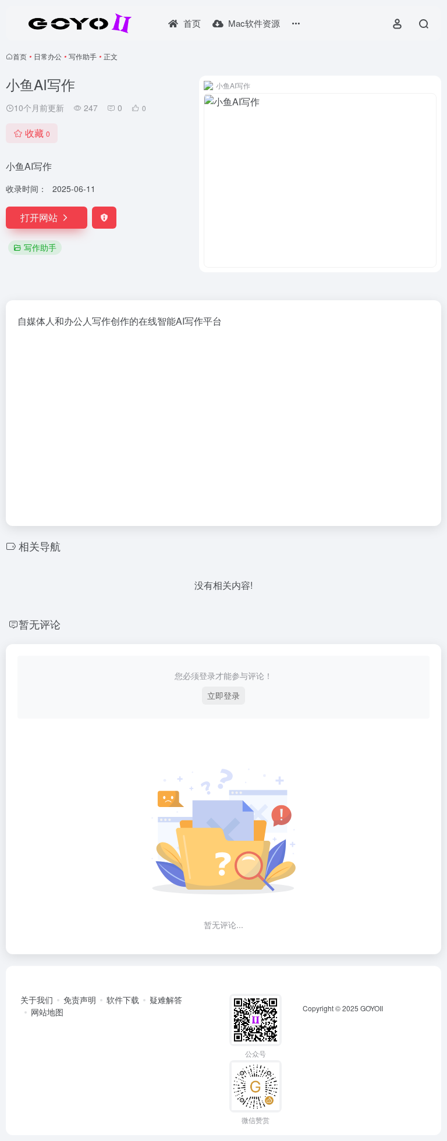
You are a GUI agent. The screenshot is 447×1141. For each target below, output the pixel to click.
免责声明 (79, 999)
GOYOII (371, 1008)
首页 (20, 56)
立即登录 (223, 695)
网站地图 (47, 1012)
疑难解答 (166, 999)
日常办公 (48, 56)
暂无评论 (40, 623)
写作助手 (83, 56)
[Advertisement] (223, 423)
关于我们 (36, 999)
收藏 (37, 133)
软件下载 (123, 999)
